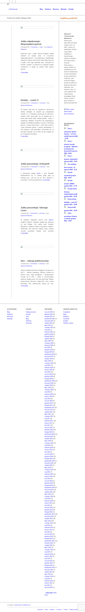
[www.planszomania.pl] (71, 112)
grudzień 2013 (49, 510)
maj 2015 (47, 472)
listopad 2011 (48, 565)
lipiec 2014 (48, 494)
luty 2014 (47, 505)
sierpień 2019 (49, 358)
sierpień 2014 (49, 492)
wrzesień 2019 (49, 356)
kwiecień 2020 (49, 345)
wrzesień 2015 (49, 463)
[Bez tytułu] (37, 155)
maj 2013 (47, 525)
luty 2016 (47, 452)
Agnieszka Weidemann (26, 105)
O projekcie (66, 312)
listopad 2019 (49, 352)
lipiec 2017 (48, 414)
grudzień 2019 (49, 350)
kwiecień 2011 (49, 581)
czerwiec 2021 (49, 327)
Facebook (66, 318)
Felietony (10, 314)
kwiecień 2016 (49, 447)
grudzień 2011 (49, 563)
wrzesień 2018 (49, 383)
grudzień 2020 (49, 334)
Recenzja (42, 103)
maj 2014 (47, 498)
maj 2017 (47, 418)
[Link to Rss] (17, 1)
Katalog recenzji (31, 312)
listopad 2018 (49, 378)
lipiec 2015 (48, 467)
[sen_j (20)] (37, 252)
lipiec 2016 (48, 441)
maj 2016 (47, 445)
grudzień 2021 (49, 314)
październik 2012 (50, 541)
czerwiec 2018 (49, 389)
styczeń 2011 (49, 587)
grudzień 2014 (49, 483)
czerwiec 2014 (49, 496)
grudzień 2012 (49, 536)
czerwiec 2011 (49, 576)
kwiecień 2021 (49, 332)
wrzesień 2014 (49, 489)
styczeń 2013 (49, 534)
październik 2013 (50, 514)
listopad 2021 (49, 316)
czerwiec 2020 (49, 343)
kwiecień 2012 (49, 554)
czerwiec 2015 (49, 469)
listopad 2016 (49, 432)
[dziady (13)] (37, 91)
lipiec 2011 (48, 574)
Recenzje (29, 323)
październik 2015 (50, 461)
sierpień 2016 (49, 438)
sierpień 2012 (49, 545)
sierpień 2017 (49, 412)
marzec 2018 (48, 396)
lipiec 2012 (48, 547)
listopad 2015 (49, 458)
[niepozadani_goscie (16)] (37, 32)
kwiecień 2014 (49, 501)
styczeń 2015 (49, 481)
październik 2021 (50, 318)
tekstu (39, 173)
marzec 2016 (48, 449)
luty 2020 (47, 347)
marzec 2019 (48, 370)
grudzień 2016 (49, 429)
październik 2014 (50, 487)
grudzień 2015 (49, 456)
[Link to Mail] (13, 1)
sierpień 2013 (49, 518)
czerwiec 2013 (49, 523)
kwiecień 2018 (49, 394)
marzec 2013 (48, 530)
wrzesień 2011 (49, 569)
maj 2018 (47, 392)
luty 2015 (47, 478)
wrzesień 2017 (49, 409)
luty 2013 (47, 532)
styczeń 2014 (49, 507)
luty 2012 (47, 558)
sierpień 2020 (49, 338)
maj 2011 (47, 578)
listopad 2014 (49, 485)
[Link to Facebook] (7, 1)
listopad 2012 (49, 538)
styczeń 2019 (49, 374)
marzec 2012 (48, 556)
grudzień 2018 (49, 376)
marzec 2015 (48, 476)
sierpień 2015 (49, 465)
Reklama (66, 316)
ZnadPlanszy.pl (65, 18)
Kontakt (28, 314)
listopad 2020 (49, 336)
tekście (51, 220)
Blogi (64, 314)
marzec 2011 (48, 583)
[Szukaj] (76, 9)
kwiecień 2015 (49, 474)
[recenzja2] (37, 199)
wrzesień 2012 (49, 543)
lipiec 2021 (48, 325)
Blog (41, 47)
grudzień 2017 (49, 403)
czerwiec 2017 (49, 416)
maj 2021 (47, 330)
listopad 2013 (49, 512)
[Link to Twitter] (10, 1)
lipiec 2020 (48, 341)
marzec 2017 (48, 423)
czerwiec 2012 (49, 549)
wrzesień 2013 (49, 516)
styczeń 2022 (49, 312)
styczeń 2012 (49, 561)
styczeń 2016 (49, 454)
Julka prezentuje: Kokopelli (35, 164)
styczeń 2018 (49, 401)
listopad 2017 (49, 405)
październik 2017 (50, 407)
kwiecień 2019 (49, 367)
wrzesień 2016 (49, 436)
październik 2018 (50, 381)
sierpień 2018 (49, 385)
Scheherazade (18, 605)
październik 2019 (50, 354)
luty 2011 (47, 585)
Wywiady (10, 318)
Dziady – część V (30, 100)
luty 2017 (47, 425)
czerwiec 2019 (49, 363)
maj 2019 (47, 365)
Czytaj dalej (24, 72)
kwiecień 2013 (49, 527)
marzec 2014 (48, 503)
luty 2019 (47, 372)
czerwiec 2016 (49, 443)
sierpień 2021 (49, 323)
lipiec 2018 (48, 387)
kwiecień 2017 (49, 421)
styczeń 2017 (49, 427)
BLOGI (74, 18)
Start (27, 316)
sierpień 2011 (48, 572)
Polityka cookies (68, 323)
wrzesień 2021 (49, 321)
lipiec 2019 (48, 361)
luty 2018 (47, 398)
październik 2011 (50, 567)
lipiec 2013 (48, 521)
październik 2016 (50, 434)
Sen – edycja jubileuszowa (35, 261)
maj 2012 (47, 552)
